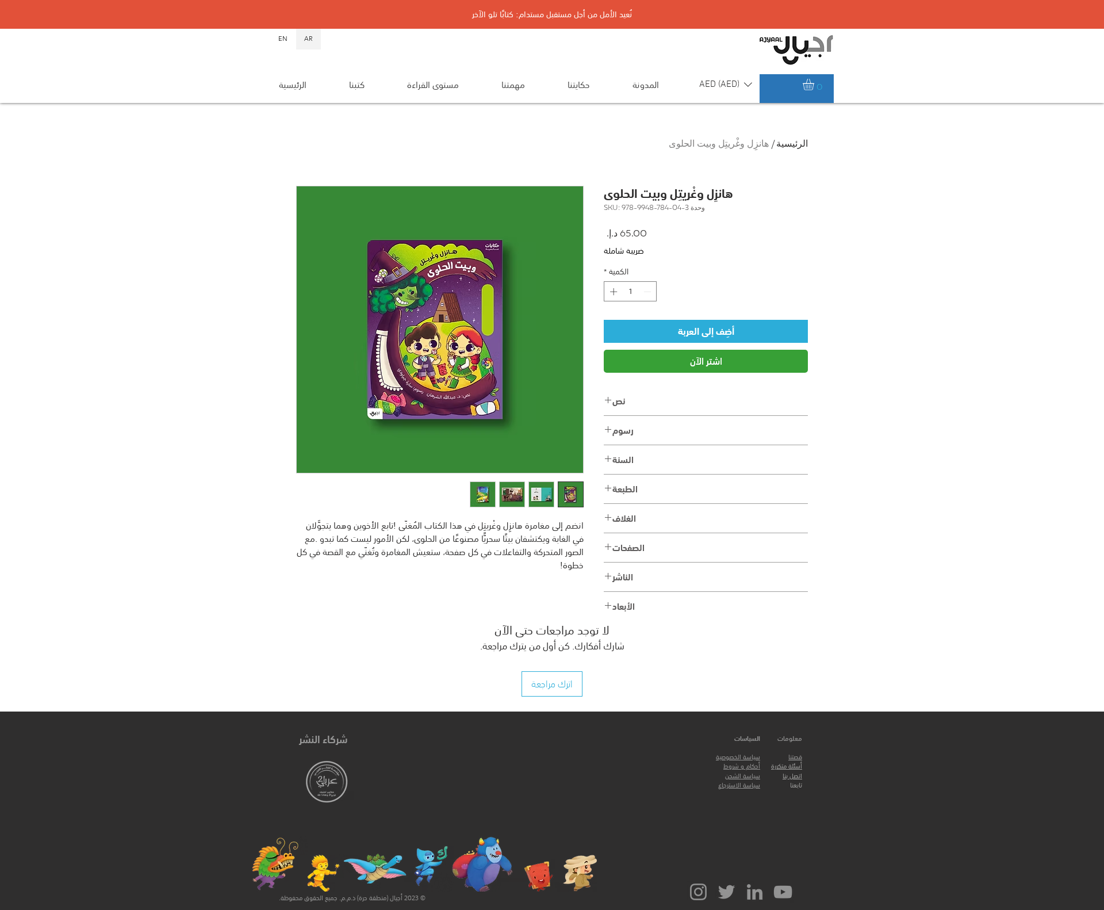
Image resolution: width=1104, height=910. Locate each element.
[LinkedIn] (754, 892)
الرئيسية (792, 144)
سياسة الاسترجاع (739, 785)
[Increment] (612, 291)
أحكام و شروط (741, 766)
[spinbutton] (630, 291)
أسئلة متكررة (786, 766)
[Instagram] (698, 892)
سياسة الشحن (742, 776)
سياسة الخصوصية (738, 757)
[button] (726, 84)
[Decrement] (649, 291)
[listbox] (726, 84)
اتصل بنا (792, 776)
